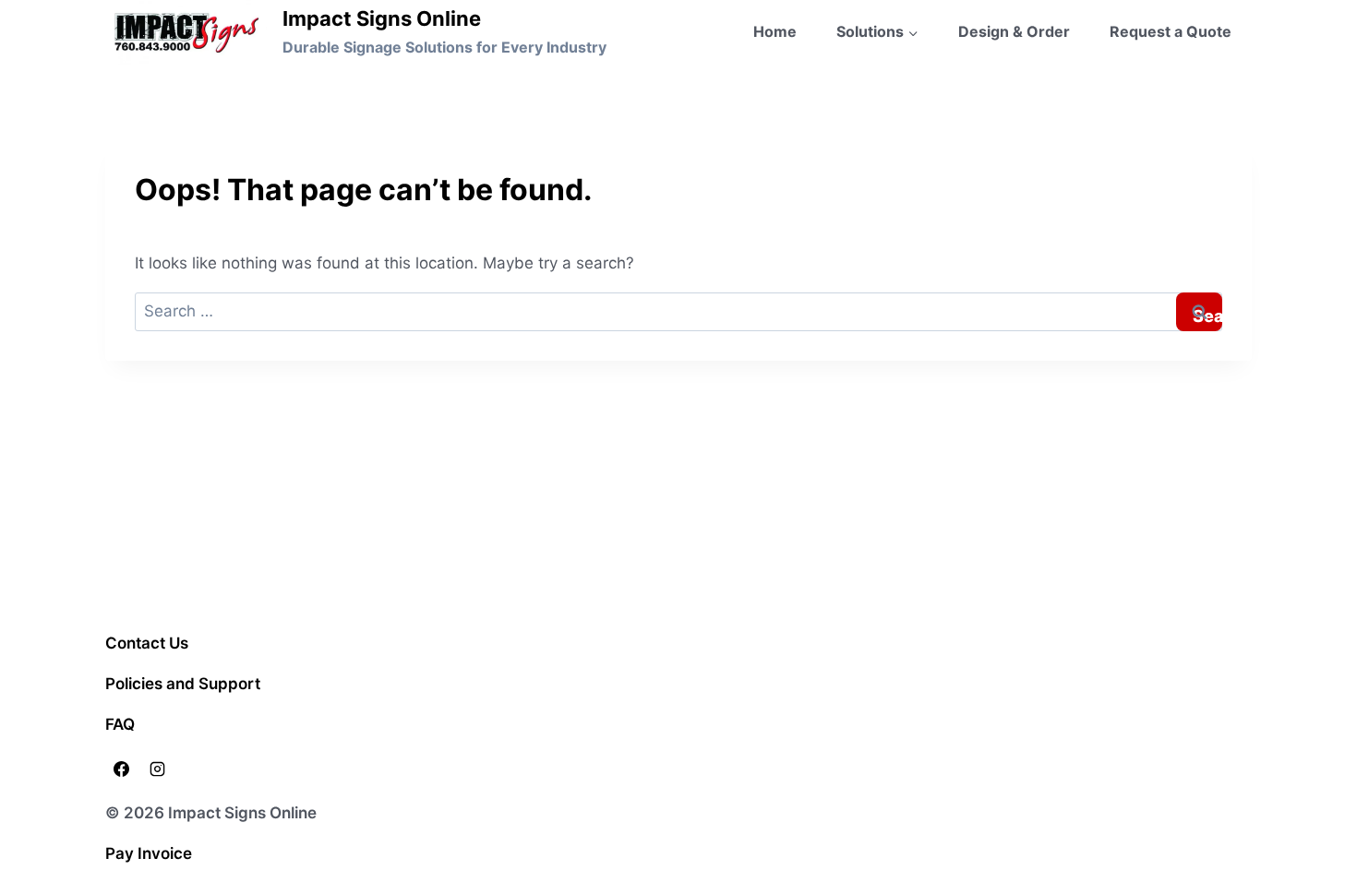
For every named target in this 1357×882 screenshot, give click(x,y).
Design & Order (1014, 31)
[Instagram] (157, 769)
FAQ (120, 724)
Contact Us (146, 643)
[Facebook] (121, 769)
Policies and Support (182, 683)
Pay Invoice (148, 853)
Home (775, 31)
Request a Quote (1170, 31)
